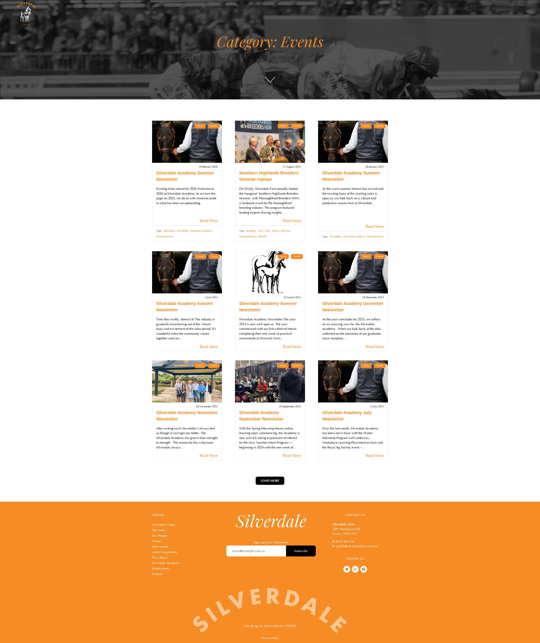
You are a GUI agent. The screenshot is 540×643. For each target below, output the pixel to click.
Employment (160, 568)
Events (213, 125)
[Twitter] (346, 569)
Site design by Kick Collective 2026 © (270, 626)
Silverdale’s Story (164, 525)
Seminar (285, 231)
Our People (159, 535)
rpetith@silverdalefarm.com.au (356, 546)
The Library (159, 557)
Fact (260, 231)
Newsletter (182, 231)
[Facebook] (363, 569)
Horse (275, 231)
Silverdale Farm (164, 236)
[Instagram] (355, 569)
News (200, 125)
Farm (267, 231)
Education (169, 231)
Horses (156, 541)
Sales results (160, 546)
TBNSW (262, 236)
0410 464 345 (345, 541)
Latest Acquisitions (164, 552)
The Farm (158, 530)
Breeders (251, 231)
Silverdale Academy (201, 231)
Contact (157, 574)
